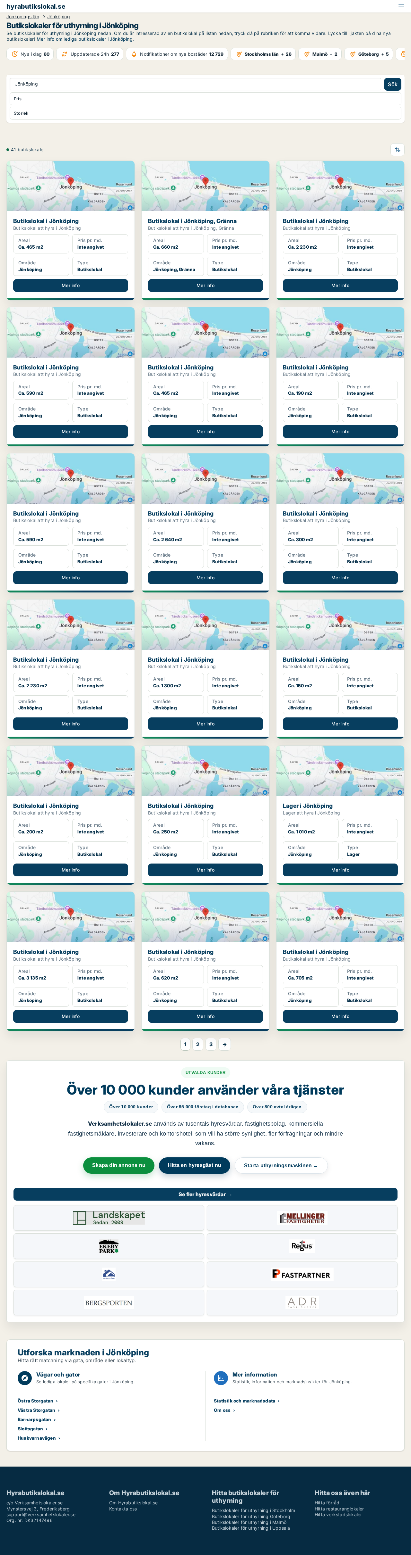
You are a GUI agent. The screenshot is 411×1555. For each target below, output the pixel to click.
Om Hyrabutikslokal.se (133, 1502)
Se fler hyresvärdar (205, 1194)
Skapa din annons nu (118, 1165)
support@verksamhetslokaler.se (40, 1514)
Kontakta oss (123, 1508)
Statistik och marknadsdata (244, 1400)
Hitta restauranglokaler (339, 1508)
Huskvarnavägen (37, 1438)
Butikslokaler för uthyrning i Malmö (249, 1522)
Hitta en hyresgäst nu (194, 1165)
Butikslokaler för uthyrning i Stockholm (253, 1510)
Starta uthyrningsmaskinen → (281, 1165)
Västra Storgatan (36, 1410)
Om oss (222, 1410)
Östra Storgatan (35, 1400)
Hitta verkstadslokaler (338, 1514)
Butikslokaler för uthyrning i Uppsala (251, 1528)
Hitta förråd (327, 1502)
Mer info (71, 285)
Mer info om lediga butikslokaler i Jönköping (85, 39)
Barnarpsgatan (34, 1419)
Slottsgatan (30, 1428)
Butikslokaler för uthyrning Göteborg (251, 1516)
